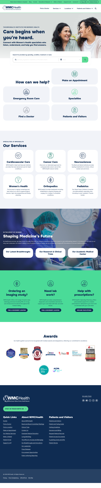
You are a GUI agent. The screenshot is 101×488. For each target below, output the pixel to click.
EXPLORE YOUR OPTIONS (84, 310)
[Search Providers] (85, 60)
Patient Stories (53, 443)
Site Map (30, 477)
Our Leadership (26, 446)
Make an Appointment (74, 80)
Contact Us (25, 430)
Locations (67, 8)
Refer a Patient (7, 436)
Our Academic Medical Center (82, 253)
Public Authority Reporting (29, 455)
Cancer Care (50, 162)
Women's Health (18, 186)
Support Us (6, 443)
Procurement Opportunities (30, 452)
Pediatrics (82, 186)
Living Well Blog (26, 436)
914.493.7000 (86, 396)
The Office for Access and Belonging (32, 440)
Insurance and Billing (55, 430)
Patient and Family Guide (56, 424)
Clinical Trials (25, 427)
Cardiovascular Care (18, 162)
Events (5, 421)
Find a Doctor (44, 8)
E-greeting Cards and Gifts (57, 440)
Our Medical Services (9, 433)
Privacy (5, 477)
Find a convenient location (17, 310)
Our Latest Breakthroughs (18, 252)
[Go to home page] (16, 398)
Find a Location (7, 427)
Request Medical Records (56, 433)
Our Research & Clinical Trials (50, 253)
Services (56, 8)
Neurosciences (82, 162)
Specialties (74, 98)
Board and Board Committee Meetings (33, 424)
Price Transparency (14, 477)
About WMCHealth (27, 421)
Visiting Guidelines (54, 427)
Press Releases (26, 449)
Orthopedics (50, 186)
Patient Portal (7, 440)
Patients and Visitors (84, 8)
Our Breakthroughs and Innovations (32, 443)
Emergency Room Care (26, 98)
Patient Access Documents (57, 436)
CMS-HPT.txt (23, 477)
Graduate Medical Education (30, 433)
